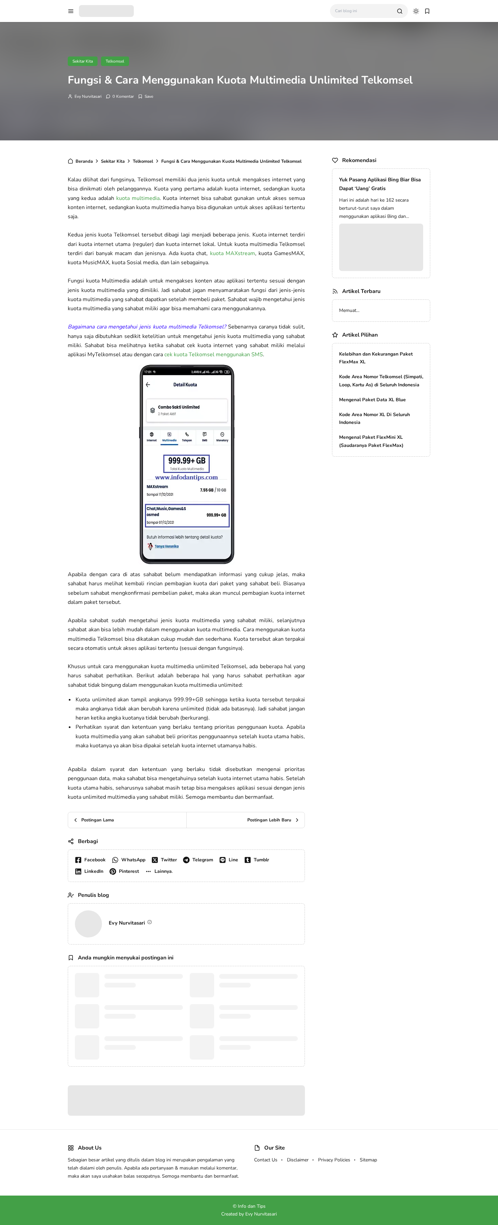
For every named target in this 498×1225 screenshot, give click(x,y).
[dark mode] (416, 11)
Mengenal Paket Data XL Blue (372, 399)
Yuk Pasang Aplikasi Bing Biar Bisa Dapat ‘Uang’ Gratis (380, 184)
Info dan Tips (258, 1006)
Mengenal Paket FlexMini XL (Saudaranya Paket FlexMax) (371, 441)
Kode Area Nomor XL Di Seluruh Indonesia (374, 418)
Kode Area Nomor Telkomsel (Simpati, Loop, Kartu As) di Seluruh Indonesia (381, 380)
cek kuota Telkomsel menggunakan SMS (213, 354)
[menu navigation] (71, 11)
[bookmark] (427, 11)
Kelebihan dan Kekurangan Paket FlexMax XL (376, 358)
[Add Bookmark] (145, 96)
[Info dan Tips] (106, 10)
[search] (400, 11)
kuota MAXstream (232, 253)
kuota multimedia (138, 198)
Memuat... (349, 310)
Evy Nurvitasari (88, 96)
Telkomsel (115, 61)
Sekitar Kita (82, 61)
